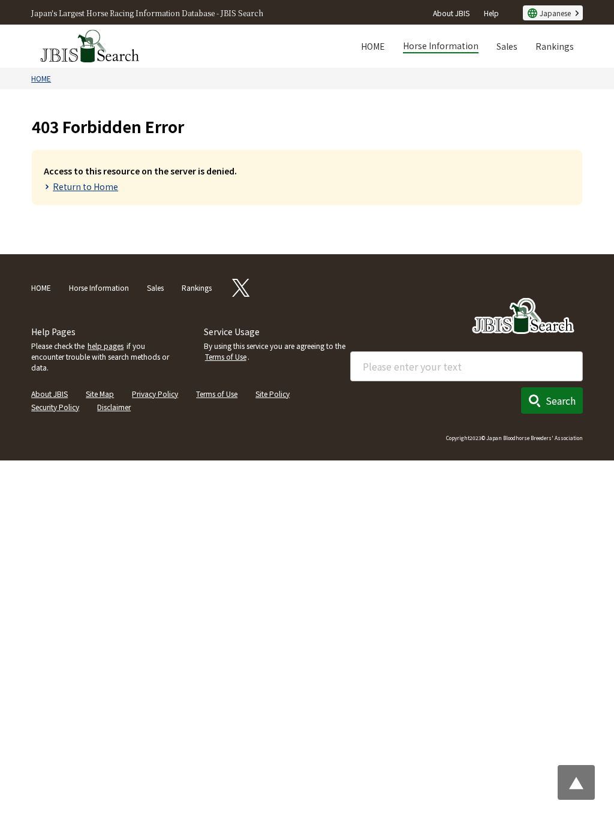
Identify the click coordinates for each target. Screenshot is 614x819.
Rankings (554, 46)
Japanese (555, 13)
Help (491, 13)
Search (561, 400)
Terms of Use (225, 356)
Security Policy (55, 407)
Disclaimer (114, 407)
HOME (373, 46)
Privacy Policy (155, 394)
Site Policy (272, 394)
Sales (506, 46)
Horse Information (440, 46)
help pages (106, 346)
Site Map (100, 394)
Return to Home (85, 186)
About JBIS (451, 13)
